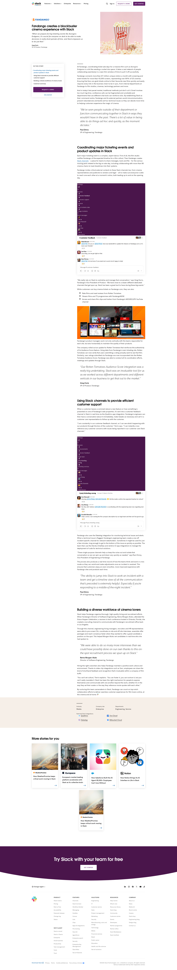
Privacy (47, 963)
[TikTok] (144, 887)
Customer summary (40, 84)
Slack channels (83, 161)
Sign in (112, 4)
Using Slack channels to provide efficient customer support (46, 77)
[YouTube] (140, 887)
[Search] (107, 4)
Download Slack (37, 963)
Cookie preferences (62, 963)
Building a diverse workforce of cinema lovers (48, 81)
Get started (139, 4)
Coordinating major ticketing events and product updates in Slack (46, 71)
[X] (136, 887)
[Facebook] (133, 887)
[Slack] (36, 4)
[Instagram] (129, 887)
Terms (53, 963)
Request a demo (124, 4)
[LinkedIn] (125, 887)
